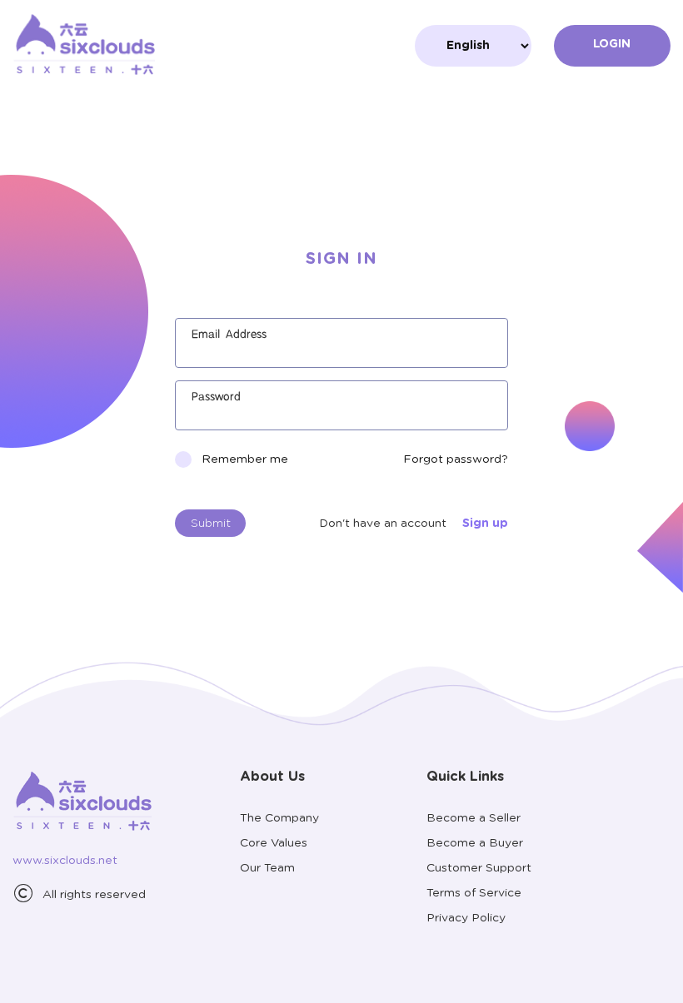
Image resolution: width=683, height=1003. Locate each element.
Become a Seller (473, 818)
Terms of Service (473, 893)
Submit (211, 523)
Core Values (273, 843)
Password (216, 397)
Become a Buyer (474, 843)
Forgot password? (455, 459)
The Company (279, 818)
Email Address (229, 334)
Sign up (485, 523)
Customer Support (478, 868)
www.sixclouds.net (64, 860)
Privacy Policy (466, 918)
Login (612, 44)
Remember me (245, 459)
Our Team (267, 868)
